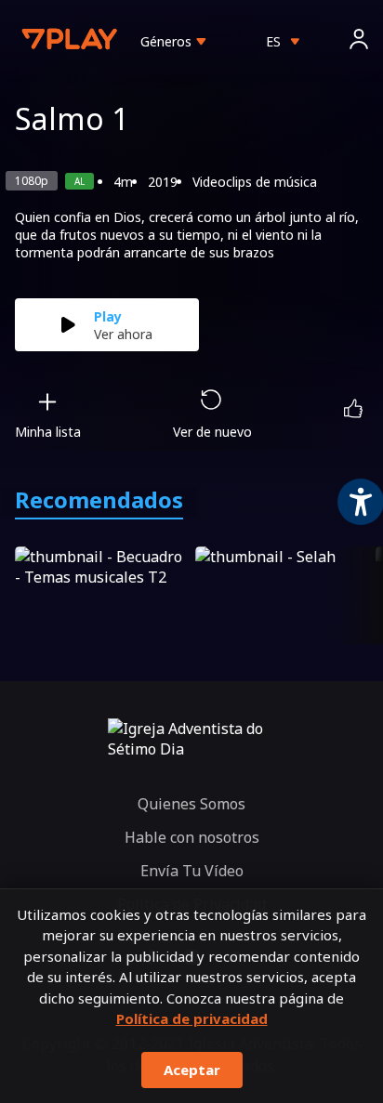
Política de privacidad (192, 1018)
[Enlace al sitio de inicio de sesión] (359, 41)
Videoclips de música (254, 181)
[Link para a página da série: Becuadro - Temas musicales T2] (101, 595)
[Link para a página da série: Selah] (281, 595)
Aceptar (192, 1069)
